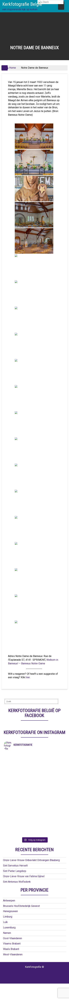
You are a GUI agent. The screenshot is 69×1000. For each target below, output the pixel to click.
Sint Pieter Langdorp (14, 871)
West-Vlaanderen (12, 954)
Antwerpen (9, 900)
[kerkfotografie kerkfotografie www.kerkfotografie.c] (35, 813)
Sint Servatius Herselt (15, 865)
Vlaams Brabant (12, 943)
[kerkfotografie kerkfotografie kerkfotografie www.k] (35, 755)
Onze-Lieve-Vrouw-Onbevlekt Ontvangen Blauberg (31, 860)
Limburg (7, 916)
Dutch (46, 2)
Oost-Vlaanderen (12, 938)
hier (28, 677)
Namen (7, 932)
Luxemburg (9, 927)
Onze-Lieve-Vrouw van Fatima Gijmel (23, 876)
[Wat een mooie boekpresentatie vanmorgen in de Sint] (35, 779)
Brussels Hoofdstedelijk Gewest (21, 905)
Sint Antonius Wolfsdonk (17, 881)
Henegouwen (10, 911)
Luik (5, 922)
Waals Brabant (11, 949)
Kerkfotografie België (22, 4)
